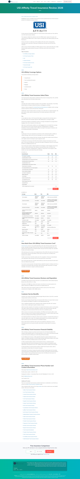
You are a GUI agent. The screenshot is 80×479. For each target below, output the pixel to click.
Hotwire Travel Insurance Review (29, 403)
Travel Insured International (28, 429)
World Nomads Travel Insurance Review (31, 438)
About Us (15, 469)
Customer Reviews (26, 60)
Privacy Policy (50, 474)
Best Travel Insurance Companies (33, 384)
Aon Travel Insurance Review (28, 392)
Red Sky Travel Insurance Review (29, 425)
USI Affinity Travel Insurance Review (30, 436)
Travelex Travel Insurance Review (29, 432)
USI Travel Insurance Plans (28, 55)
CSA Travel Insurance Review (28, 398)
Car (41, 1)
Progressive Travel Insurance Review (30, 423)
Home (38, 1)
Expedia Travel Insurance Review (29, 401)
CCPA (59, 474)
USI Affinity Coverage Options (29, 53)
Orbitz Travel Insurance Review (29, 416)
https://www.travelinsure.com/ (31, 369)
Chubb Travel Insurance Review (29, 396)
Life (34, 1)
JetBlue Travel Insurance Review (29, 409)
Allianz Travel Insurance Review (29, 389)
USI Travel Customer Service (28, 62)
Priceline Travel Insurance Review (29, 420)
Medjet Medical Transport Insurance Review (31, 414)
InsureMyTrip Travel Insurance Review (30, 407)
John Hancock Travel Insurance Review (30, 412)
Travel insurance (24, 245)
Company (15, 468)
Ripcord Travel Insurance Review (29, 427)
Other (48, 1)
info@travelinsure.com (28, 376)
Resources (53, 1)
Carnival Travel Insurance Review (29, 394)
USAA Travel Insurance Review (29, 434)
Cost (24, 58)
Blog (17, 469)
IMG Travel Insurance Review (28, 405)
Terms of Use (46, 454)
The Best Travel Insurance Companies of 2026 (31, 16)
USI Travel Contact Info (27, 67)
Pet (44, 1)
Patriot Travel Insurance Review (29, 418)
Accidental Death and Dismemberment (40, 107)
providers (40, 386)
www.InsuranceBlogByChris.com (30, 474)
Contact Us (20, 469)
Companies (59, 1)
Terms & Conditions (55, 474)
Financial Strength (26, 64)
